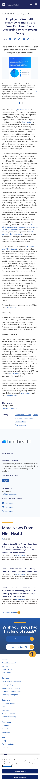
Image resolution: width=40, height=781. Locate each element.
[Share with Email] (23, 39)
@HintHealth (12, 395)
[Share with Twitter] (14, 39)
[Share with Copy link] (28, 39)
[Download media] (36, 91)
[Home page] (10, 4)
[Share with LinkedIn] (10, 39)
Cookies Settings (20, 771)
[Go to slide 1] (19, 103)
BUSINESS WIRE (23, 110)
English (6, 481)
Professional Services (23, 415)
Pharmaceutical (20, 425)
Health (35, 415)
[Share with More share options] (32, 39)
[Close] (37, 758)
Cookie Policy (7, 766)
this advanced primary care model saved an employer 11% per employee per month (20, 226)
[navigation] (36, 4)
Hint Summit (14, 373)
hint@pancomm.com (9, 408)
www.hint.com (11, 308)
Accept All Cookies (20, 777)
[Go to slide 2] (22, 103)
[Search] (31, 4)
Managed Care (29, 418)
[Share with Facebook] (19, 39)
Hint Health (26, 122)
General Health (20, 422)
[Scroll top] (32, 654)
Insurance (18, 418)
